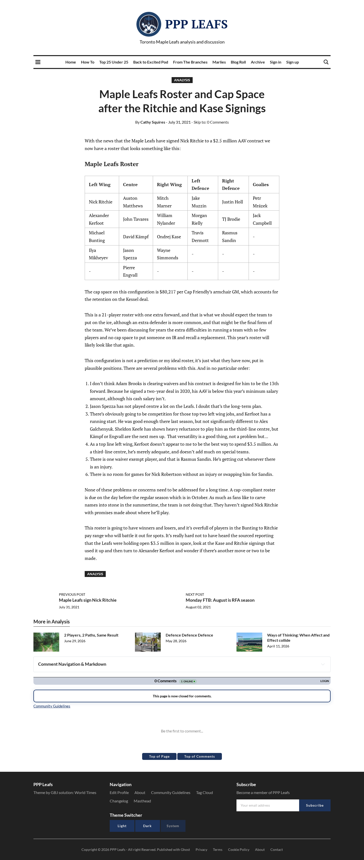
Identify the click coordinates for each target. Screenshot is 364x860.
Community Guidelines (170, 792)
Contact (276, 849)
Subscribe (315, 805)
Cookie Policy (238, 849)
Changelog (119, 800)
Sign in (275, 62)
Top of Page (159, 756)
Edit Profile (119, 792)
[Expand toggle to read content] (323, 664)
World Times (85, 792)
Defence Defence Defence (189, 635)
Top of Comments (199, 756)
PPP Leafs (196, 24)
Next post (195, 594)
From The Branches (190, 62)
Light (122, 826)
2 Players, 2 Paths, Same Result (91, 635)
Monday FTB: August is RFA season (220, 600)
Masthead (142, 800)
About (139, 792)
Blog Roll (238, 62)
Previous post (72, 594)
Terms (217, 849)
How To (87, 62)
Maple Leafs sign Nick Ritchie (88, 600)
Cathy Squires (150, 122)
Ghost (185, 849)
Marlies (219, 62)
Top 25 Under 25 (113, 62)
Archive (258, 62)
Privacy (201, 849)
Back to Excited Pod (150, 62)
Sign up (292, 62)
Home (70, 62)
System (173, 826)
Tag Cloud (204, 792)
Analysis (182, 80)
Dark (147, 826)
